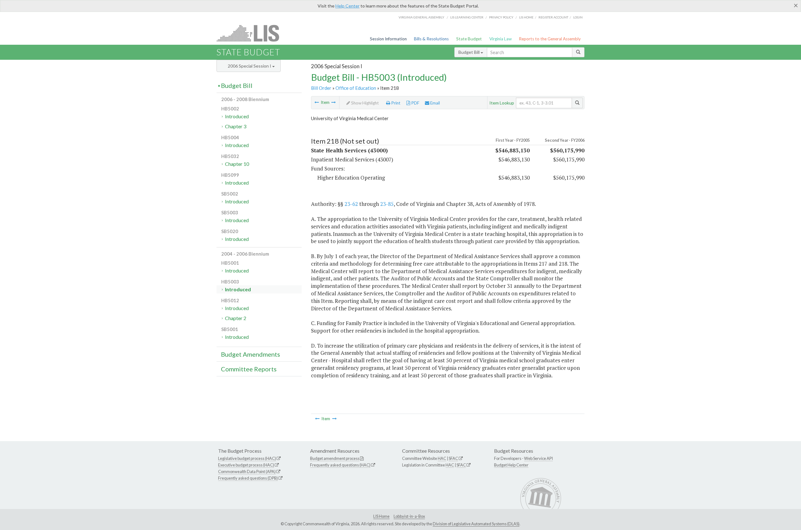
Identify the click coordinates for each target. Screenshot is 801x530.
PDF (414, 102)
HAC (442, 458)
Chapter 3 (235, 126)
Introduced (237, 116)
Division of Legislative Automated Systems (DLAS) (476, 523)
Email (434, 102)
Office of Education (355, 88)
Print (395, 102)
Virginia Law (500, 38)
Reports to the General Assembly (550, 38)
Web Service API (538, 458)
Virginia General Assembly (421, 17)
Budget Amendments (250, 354)
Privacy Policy (501, 17)
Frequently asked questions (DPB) (248, 478)
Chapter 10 (237, 164)
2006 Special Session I (250, 66)
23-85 (387, 203)
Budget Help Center (511, 464)
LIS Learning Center (466, 17)
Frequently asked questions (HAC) (340, 464)
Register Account (553, 17)
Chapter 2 (235, 318)
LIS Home (381, 516)
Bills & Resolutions (431, 38)
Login (578, 17)
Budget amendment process (335, 458)
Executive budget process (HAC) (246, 464)
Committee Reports (249, 369)
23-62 (351, 203)
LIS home (526, 17)
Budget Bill (469, 52)
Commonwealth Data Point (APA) (247, 471)
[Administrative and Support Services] (316, 102)
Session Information (388, 38)
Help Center (347, 5)
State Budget (469, 38)
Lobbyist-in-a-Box (409, 516)
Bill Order (321, 88)
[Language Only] (333, 102)
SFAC (453, 458)
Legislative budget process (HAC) (247, 458)
